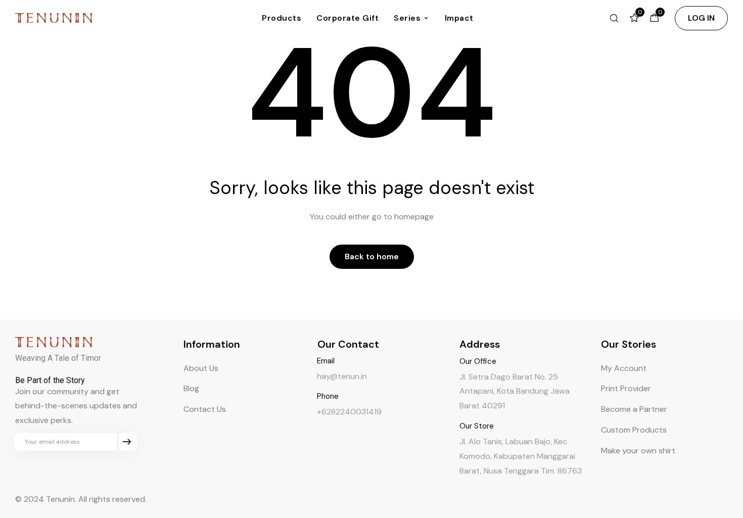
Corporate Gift (347, 18)
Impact (459, 18)
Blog (191, 388)
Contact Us (204, 409)
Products (281, 18)
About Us (200, 368)
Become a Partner (634, 409)
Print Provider (626, 388)
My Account (623, 368)
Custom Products (634, 430)
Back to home (372, 256)
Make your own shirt (638, 450)
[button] (701, 18)
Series (407, 18)
